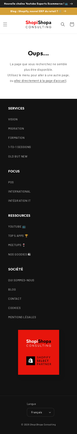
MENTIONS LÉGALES (22, 317)
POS (11, 182)
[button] (5, 24)
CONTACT (14, 298)
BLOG (12, 289)
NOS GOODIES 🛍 (19, 254)
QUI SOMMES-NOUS (21, 280)
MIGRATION (16, 128)
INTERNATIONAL (19, 191)
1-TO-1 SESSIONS (19, 147)
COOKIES (14, 308)
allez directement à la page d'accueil (40, 80)
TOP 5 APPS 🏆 (18, 235)
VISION (13, 119)
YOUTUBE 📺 (17, 226)
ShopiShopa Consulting (43, 424)
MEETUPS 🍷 (16, 245)
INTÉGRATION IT (19, 200)
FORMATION (16, 137)
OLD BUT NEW (18, 156)
